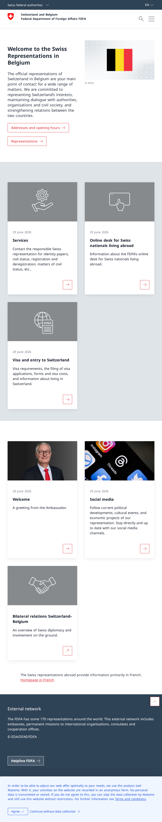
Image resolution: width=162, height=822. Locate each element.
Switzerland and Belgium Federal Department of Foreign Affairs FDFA (53, 16)
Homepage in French (37, 680)
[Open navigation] (151, 19)
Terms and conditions (130, 799)
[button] (154, 701)
